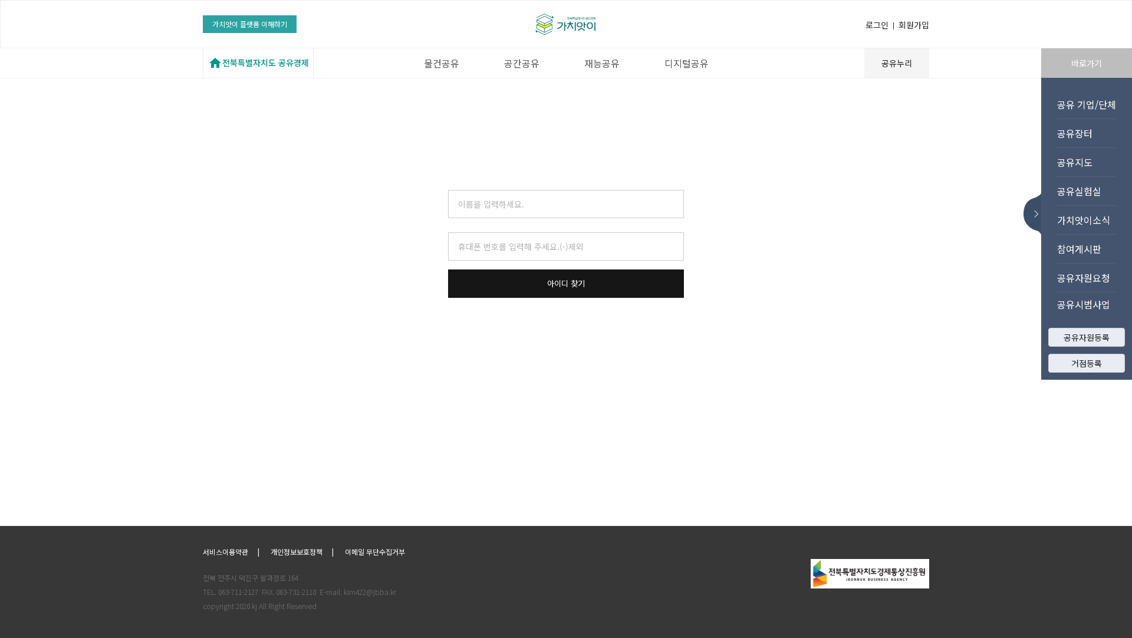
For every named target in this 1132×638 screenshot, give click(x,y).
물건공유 (441, 63)
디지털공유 (686, 63)
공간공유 (521, 63)
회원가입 (914, 25)
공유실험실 (1079, 191)
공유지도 (1074, 162)
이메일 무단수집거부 (375, 552)
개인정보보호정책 (297, 552)
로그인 (877, 25)
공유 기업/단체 (1086, 104)
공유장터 (1074, 133)
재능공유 (602, 63)
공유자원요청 (1083, 278)
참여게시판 (1079, 249)
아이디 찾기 (566, 283)
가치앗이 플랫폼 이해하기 (249, 24)
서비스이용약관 (225, 552)
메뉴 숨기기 (1035, 214)
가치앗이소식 (1083, 220)
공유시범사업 (1083, 304)
